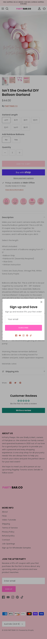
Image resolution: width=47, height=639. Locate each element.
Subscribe (23, 328)
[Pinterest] (27, 335)
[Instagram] (23, 335)
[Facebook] (16, 335)
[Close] (41, 302)
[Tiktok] (31, 335)
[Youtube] (20, 335)
